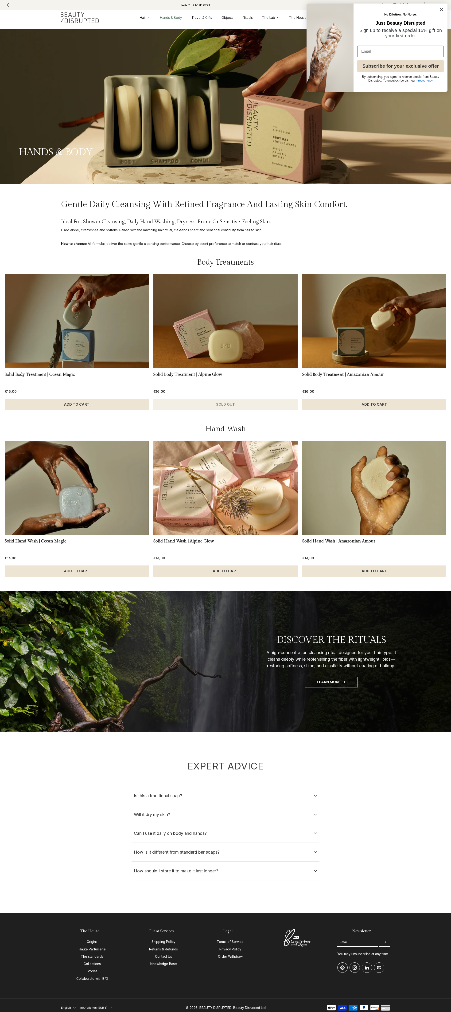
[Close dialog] (441, 9)
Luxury (195, 5)
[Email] (379, 967)
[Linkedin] (367, 967)
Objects (227, 18)
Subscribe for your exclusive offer (400, 66)
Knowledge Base (163, 964)
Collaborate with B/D (92, 978)
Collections (92, 964)
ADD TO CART (76, 404)
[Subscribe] (384, 942)
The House (298, 18)
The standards (92, 956)
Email (343, 942)
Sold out (225, 404)
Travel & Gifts (201, 18)
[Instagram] (355, 967)
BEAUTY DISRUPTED (215, 1008)
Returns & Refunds (163, 949)
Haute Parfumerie (92, 949)
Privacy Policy (230, 949)
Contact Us (163, 956)
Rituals (248, 18)
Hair (143, 18)
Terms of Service (230, 942)
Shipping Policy (163, 942)
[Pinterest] (342, 967)
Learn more (328, 682)
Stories (92, 971)
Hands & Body (171, 18)
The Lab (268, 18)
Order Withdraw (230, 956)
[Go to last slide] (8, 5)
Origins (92, 942)
